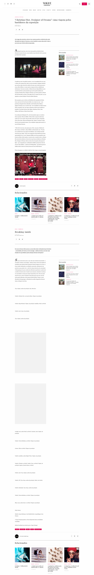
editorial (22, 529)
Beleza (32, 213)
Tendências (20, 229)
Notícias (53, 213)
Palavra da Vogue (69, 55)
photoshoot (38, 529)
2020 (32, 529)
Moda (16, 213)
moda (17, 529)
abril (28, 529)
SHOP (84, 3)
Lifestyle (37, 213)
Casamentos (68, 69)
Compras (69, 213)
